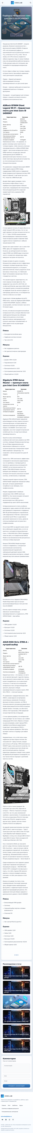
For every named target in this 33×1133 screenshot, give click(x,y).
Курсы (21, 1105)
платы (13, 35)
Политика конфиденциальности (10, 1108)
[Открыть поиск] (30, 2)
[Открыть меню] (2, 2)
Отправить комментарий (17, 1086)
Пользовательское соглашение (10, 1111)
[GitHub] (13, 1119)
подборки (19, 35)
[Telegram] (5, 1119)
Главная (4, 1105)
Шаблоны (14, 1105)
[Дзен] (9, 1119)
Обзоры (16, 10)
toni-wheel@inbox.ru (6, 1116)
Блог (9, 1105)
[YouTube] (2, 1119)
